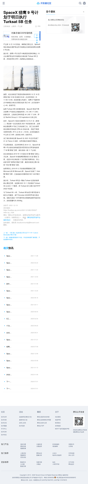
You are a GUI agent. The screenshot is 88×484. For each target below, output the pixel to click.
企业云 (54, 453)
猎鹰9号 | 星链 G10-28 (9, 346)
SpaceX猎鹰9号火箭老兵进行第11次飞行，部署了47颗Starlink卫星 (9, 360)
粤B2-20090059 (49, 477)
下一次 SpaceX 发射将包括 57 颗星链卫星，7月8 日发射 (9, 381)
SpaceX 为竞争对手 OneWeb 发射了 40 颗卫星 (9, 353)
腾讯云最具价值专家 (43, 417)
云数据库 (39, 446)
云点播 (22, 464)
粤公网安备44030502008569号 (66, 477)
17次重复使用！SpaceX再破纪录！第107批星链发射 (9, 325)
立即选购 (37, 36)
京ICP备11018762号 (60, 480)
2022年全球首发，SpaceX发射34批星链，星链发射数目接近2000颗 (9, 374)
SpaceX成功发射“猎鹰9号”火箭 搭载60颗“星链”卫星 (9, 305)
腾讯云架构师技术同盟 (44, 420)
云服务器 (39, 444)
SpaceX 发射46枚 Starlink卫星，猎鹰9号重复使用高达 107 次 (9, 263)
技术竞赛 (22, 426)
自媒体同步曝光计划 (25, 417)
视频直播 (23, 448)
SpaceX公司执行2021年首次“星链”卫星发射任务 (9, 339)
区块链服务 (55, 444)
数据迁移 (23, 466)
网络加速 (23, 446)
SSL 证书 (71, 455)
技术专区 (4, 435)
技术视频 (4, 426)
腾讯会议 (39, 453)
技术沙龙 (4, 423)
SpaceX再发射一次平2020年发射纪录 (9, 256)
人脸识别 (23, 453)
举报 (39, 26)
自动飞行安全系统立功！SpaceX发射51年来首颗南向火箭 (9, 332)
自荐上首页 (22, 423)
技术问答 (4, 420)
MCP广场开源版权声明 (62, 429)
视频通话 (23, 455)
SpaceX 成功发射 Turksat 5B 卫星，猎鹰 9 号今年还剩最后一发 (9, 291)
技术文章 (4, 417)
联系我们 (58, 423)
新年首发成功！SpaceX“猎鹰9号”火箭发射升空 (9, 284)
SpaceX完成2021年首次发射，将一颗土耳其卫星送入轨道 (9, 367)
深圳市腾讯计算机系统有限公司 (21, 477)
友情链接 (58, 426)
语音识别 (23, 457)
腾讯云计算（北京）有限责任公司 (31, 480)
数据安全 (23, 462)
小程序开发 (55, 464)
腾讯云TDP (40, 426)
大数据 (38, 464)
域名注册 (23, 444)
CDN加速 (71, 453)
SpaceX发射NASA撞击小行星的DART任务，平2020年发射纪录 (9, 270)
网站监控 (71, 464)
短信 (53, 462)
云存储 (71, 446)
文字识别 (71, 462)
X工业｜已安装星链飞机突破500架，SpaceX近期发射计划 (9, 319)
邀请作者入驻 (23, 420)
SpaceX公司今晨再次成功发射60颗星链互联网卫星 (9, 312)
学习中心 (4, 429)
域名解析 (55, 446)
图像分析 (39, 455)
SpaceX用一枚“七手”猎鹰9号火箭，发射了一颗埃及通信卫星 (9, 298)
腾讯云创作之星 (42, 423)
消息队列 (71, 444)
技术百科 (4, 432)
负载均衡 (39, 462)
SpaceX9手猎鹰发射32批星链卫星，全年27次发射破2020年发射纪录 (9, 277)
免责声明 (58, 420)
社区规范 (58, 417)
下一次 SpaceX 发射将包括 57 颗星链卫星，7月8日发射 (9, 388)
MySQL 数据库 (57, 455)
